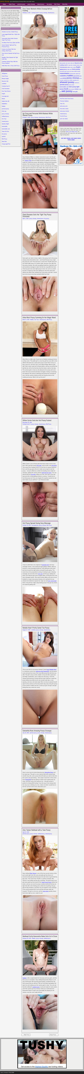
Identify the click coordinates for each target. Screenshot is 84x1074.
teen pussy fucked (64, 111)
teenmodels (4, 126)
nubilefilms (63, 76)
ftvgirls (3, 93)
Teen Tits (62, 103)
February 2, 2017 (27, 12)
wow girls (75, 91)
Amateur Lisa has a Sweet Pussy (10, 31)
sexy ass (40, 573)
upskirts (4, 136)
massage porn (35, 525)
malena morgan (77, 71)
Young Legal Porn (6, 144)
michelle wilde (72, 73)
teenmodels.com (6, 128)
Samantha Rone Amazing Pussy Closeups (37, 731)
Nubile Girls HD (5, 101)
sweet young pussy (47, 882)
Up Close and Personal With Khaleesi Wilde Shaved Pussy (38, 114)
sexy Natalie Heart (51, 669)
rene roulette (69, 80)
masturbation (64, 73)
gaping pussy (63, 69)
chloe (81, 65)
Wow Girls (64, 4)
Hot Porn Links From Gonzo (66, 98)
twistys (77, 89)
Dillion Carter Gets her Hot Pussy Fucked (37, 420)
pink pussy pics (64, 106)
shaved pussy (40, 4)
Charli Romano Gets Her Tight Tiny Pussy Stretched (37, 215)
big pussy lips (5, 81)
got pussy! (54, 465)
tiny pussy (49, 4)
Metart (3, 98)
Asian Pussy (12, 4)
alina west (72, 63)
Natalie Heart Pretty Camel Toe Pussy (36, 628)
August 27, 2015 (26, 629)
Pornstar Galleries (64, 101)
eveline (74, 67)
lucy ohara (72, 71)
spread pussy (64, 84)
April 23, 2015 (26, 832)
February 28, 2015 (27, 938)
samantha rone (76, 80)
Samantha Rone (49, 772)
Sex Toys (36, 319)
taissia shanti (71, 84)
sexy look (39, 465)
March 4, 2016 (26, 319)
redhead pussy (41, 833)
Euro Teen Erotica (6, 91)
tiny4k (66, 89)
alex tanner (68, 63)
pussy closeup (4, 1)
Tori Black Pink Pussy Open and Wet (11, 42)
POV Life (4, 111)
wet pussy (67, 91)
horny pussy (76, 69)
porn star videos (64, 118)
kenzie (68, 71)
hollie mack (69, 69)
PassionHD (28, 779)
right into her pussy (47, 472)
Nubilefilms (4, 103)
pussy (64, 78)
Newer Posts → (54, 1034)
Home (4, 4)
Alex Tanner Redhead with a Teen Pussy (36, 830)
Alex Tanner (33, 873)
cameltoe (33, 629)
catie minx (71, 65)
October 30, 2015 (27, 525)
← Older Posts (25, 1034)
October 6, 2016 (26, 117)
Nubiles (32, 319)
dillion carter (70, 67)
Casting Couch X (35, 12)
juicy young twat (52, 580)
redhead (65, 80)
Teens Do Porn (5, 131)
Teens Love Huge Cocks (71, 131)
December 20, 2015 (27, 422)
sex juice (33, 474)
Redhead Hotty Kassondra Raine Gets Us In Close (40, 936)
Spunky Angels (5, 123)
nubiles (70, 76)
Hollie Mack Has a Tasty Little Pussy (11, 65)
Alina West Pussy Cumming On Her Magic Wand (39, 318)
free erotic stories (64, 108)
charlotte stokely (76, 65)
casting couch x (64, 65)
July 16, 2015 (26, 732)
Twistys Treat (28, 160)
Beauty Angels (5, 78)
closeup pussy (64, 67)
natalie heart (77, 73)
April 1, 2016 (26, 218)
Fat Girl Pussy (63, 116)
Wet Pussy (57, 4)
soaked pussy (36, 987)
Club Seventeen (5, 88)
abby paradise (62, 63)
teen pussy (46, 891)
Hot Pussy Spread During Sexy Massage (37, 523)
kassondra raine (63, 71)
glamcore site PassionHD (42, 671)
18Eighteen (4, 73)
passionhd (76, 76)
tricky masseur (72, 89)
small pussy (76, 82)
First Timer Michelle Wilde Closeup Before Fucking (37, 10)
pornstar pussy (21, 4)
